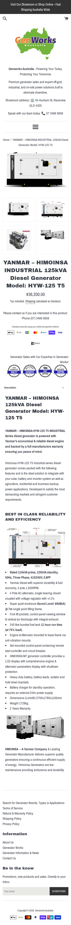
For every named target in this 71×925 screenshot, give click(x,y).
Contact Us (9, 858)
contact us (18, 313)
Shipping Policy (12, 818)
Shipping (30, 301)
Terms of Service (13, 808)
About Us (8, 842)
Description (10, 387)
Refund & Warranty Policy (18, 813)
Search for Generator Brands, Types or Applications (33, 803)
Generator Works (13, 847)
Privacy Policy (11, 824)
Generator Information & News (21, 853)
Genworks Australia (44, 910)
